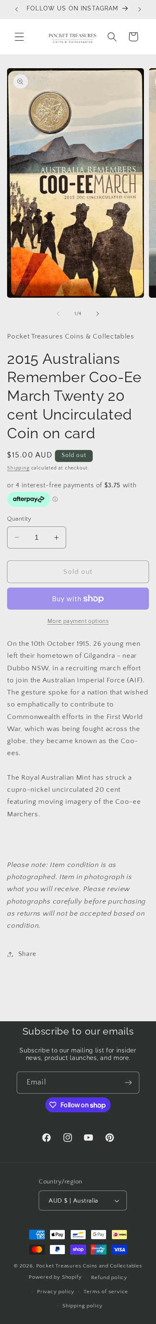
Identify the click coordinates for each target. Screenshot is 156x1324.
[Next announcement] (140, 9)
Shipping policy (82, 1306)
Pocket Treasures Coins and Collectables (89, 1266)
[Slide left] (58, 314)
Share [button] (27, 954)
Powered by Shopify (55, 1277)
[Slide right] (98, 314)
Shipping (18, 468)
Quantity (19, 518)
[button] (19, 36)
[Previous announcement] (16, 9)
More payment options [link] (78, 621)
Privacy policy (55, 1291)
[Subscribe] (128, 1083)
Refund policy (109, 1277)
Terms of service (106, 1291)
